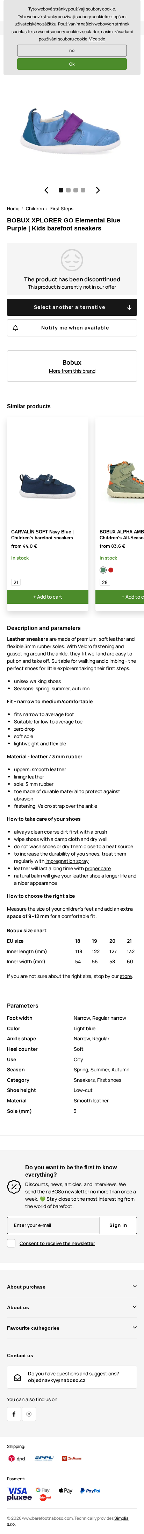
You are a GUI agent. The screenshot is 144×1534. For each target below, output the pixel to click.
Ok (71, 64)
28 (105, 582)
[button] (46, 190)
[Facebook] (14, 1414)
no (71, 50)
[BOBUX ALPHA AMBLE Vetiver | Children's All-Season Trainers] (103, 570)
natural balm (28, 875)
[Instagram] (29, 1414)
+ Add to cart (47, 596)
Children (35, 208)
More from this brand (72, 370)
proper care (98, 868)
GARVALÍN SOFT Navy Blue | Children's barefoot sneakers (42, 534)
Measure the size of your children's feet (50, 908)
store (126, 976)
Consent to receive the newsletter (57, 1243)
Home (13, 208)
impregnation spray (67, 861)
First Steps (61, 208)
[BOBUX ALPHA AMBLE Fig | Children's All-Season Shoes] (111, 570)
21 (16, 582)
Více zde (97, 39)
